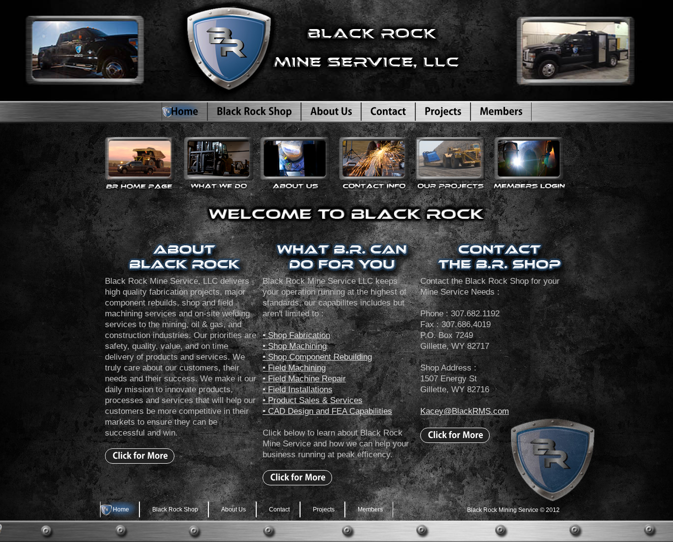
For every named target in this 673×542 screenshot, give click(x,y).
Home (121, 509)
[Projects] (443, 111)
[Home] (184, 111)
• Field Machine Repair (304, 378)
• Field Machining (294, 368)
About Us (233, 509)
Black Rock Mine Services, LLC (312, 50)
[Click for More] (139, 456)
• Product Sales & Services (313, 400)
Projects (324, 509)
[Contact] (388, 111)
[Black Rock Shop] (254, 111)
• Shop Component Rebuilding (317, 357)
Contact (279, 509)
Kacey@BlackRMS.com (464, 411)
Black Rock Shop (175, 509)
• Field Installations (298, 389)
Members (370, 509)
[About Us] (331, 111)
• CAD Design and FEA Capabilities (327, 411)
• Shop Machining (295, 346)
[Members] (501, 111)
